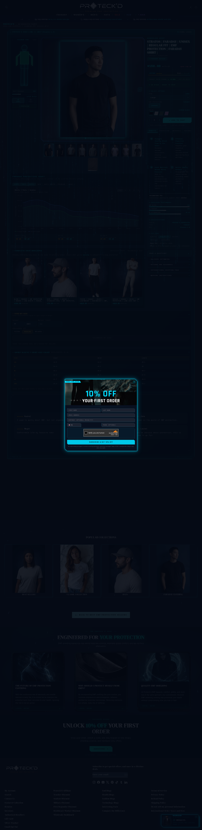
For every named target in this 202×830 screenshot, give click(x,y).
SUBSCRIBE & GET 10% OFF (101, 442)
